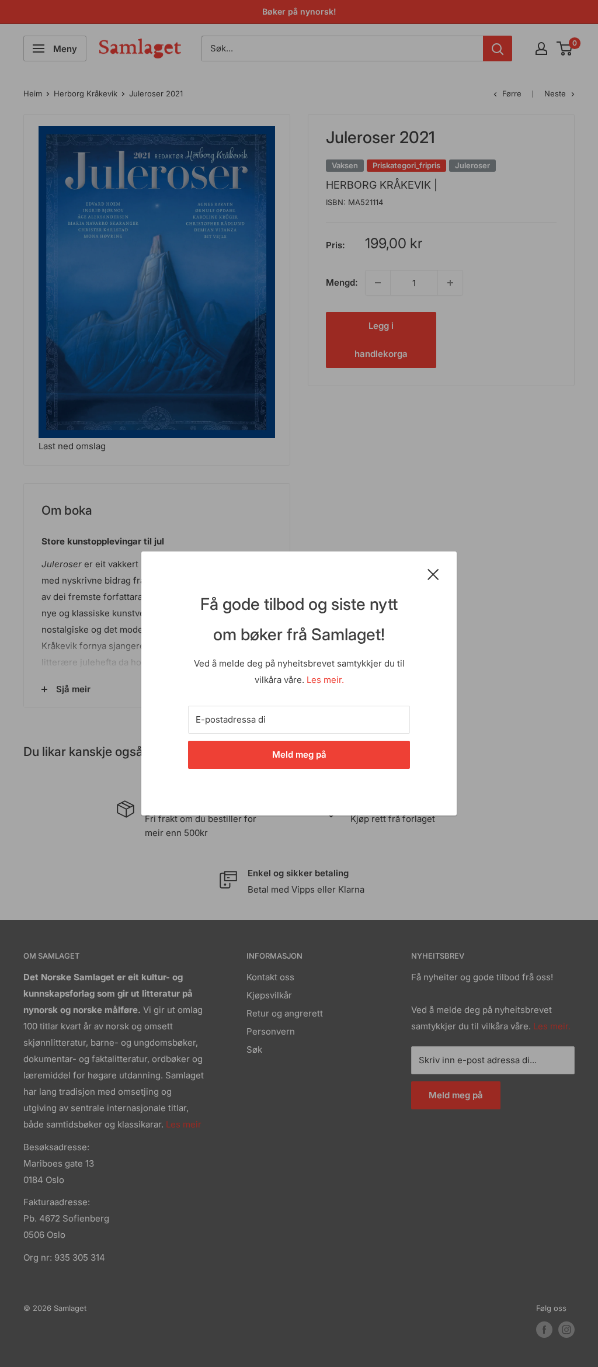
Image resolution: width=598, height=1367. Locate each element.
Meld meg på (299, 754)
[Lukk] (433, 573)
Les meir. (325, 679)
